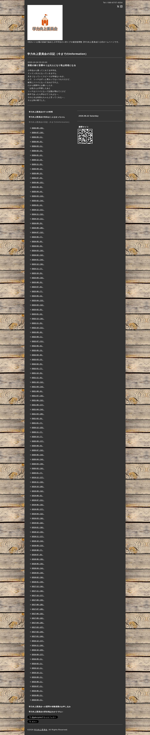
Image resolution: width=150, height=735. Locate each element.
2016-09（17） (38, 654)
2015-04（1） (37, 700)
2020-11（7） (37, 432)
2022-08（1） (37, 337)
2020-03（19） (38, 464)
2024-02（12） (38, 255)
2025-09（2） (37, 169)
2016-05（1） (37, 659)
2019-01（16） (38, 527)
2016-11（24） (38, 645)
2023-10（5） (37, 273)
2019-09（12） (38, 491)
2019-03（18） (38, 518)
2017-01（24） (38, 636)
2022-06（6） (37, 346)
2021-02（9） (37, 418)
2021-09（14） (38, 387)
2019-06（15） (38, 505)
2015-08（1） (37, 682)
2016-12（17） (38, 641)
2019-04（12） (38, 514)
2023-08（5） (37, 282)
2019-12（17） (38, 477)
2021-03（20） (38, 414)
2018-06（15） (38, 559)
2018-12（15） (38, 532)
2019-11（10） (38, 482)
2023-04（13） (38, 300)
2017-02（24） (38, 632)
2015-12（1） (37, 668)
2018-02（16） (38, 577)
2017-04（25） (38, 623)
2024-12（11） (38, 210)
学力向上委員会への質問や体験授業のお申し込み (50, 707)
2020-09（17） (38, 441)
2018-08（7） (37, 550)
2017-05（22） (38, 618)
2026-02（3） (37, 151)
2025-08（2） (37, 173)
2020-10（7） (37, 436)
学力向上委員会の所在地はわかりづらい (46, 712)
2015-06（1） (37, 691)
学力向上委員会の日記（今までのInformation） (49, 122)
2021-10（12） (38, 382)
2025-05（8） (37, 187)
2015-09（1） (37, 677)
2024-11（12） (38, 214)
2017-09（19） (38, 600)
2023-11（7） (37, 269)
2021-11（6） (37, 377)
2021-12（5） (37, 373)
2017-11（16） (38, 591)
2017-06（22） (38, 614)
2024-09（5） (37, 223)
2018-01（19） (38, 582)
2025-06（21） (38, 182)
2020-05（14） (38, 455)
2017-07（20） (38, 609)
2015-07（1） (37, 686)
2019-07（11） (38, 500)
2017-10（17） (38, 595)
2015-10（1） (37, 673)
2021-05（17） (38, 405)
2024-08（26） (38, 228)
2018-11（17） (38, 536)
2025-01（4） (37, 205)
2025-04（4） (37, 191)
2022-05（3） (37, 350)
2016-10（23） (38, 650)
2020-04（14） (38, 459)
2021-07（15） (38, 396)
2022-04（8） (37, 355)
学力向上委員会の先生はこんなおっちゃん (47, 117)
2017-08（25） (38, 604)
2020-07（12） (38, 450)
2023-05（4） (37, 296)
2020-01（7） (37, 473)
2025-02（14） (38, 200)
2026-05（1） (37, 137)
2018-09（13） (38, 545)
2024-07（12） (38, 232)
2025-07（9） (37, 178)
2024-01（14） (38, 259)
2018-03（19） (38, 573)
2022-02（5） (37, 364)
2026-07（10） (38, 132)
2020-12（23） (38, 427)
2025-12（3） (37, 160)
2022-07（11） (38, 341)
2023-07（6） (37, 287)
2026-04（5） (37, 141)
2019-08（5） (37, 495)
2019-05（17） (38, 509)
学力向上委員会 (40, 730)
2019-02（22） (38, 523)
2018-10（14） (38, 541)
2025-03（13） (38, 196)
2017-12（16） (38, 586)
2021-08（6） (37, 391)
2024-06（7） (37, 237)
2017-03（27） (38, 627)
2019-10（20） (38, 486)
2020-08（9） (37, 446)
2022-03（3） (37, 359)
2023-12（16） (38, 264)
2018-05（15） (38, 564)
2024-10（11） (38, 219)
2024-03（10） (38, 250)
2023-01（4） (37, 314)
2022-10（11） (38, 328)
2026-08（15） (38, 128)
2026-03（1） (37, 146)
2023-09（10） (38, 278)
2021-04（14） (38, 409)
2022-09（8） (37, 332)
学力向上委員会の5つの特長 (41, 112)
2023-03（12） (38, 305)
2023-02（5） (37, 309)
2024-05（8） (37, 241)
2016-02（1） (37, 663)
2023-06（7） (37, 291)
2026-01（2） (37, 155)
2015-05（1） (37, 695)
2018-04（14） (38, 568)
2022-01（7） (37, 368)
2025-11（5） (37, 164)
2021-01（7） (37, 423)
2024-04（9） (37, 246)
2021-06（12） (38, 400)
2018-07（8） (37, 554)
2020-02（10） (38, 468)
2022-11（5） (37, 323)
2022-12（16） (38, 318)
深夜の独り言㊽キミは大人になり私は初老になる (52, 65)
